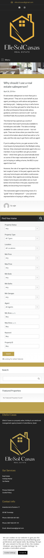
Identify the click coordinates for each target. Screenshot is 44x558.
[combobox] (22, 229)
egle (14, 206)
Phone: (4, 518)
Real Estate (6, 476)
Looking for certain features (13, 359)
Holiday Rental (7, 479)
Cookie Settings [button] (9, 553)
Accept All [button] (22, 553)
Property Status (11, 225)
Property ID (9, 342)
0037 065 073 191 (13, 523)
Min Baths (8, 284)
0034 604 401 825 (13, 518)
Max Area (10, 323)
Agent (7, 303)
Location (8, 244)
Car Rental (5, 481)
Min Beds (8, 274)
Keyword (8, 333)
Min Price (8, 254)
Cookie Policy (6, 492)
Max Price (8, 264)
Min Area (10, 313)
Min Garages (9, 293)
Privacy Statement (8, 490)
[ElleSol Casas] (22, 34)
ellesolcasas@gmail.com (24, 2)
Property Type (10, 235)
